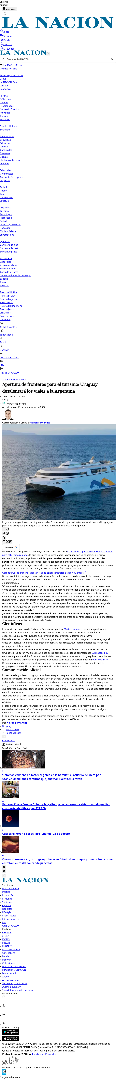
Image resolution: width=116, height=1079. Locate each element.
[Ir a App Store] (10, 1040)
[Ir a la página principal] (58, 27)
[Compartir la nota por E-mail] (10, 542)
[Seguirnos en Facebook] (4, 997)
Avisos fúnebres (8, 265)
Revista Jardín (7, 309)
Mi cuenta (8, 48)
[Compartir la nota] (4, 533)
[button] (58, 212)
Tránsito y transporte (11, 75)
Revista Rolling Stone (11, 305)
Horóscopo (6, 217)
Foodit (6, 40)
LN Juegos (5, 207)
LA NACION (8, 379)
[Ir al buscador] (5, 14)
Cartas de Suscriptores (12, 177)
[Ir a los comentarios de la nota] (7, 529)
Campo (4, 102)
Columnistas (6, 173)
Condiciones (38, 1054)
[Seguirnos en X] (4, 1006)
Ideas (3, 282)
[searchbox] (57, 59)
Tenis (3, 194)
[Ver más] (4, 736)
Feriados (4, 221)
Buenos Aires (7, 136)
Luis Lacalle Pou (100, 652)
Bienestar (5, 153)
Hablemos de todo (10, 160)
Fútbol (3, 187)
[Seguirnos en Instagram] (4, 1015)
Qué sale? (5, 241)
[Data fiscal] (4, 1073)
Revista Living (7, 302)
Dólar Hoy (5, 99)
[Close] (4, 867)
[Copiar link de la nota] (4, 538)
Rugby (3, 190)
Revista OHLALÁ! (8, 292)
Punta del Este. (100, 659)
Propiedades (7, 105)
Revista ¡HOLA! (7, 295)
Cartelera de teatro (10, 248)
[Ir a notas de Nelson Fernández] (58, 415)
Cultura (4, 146)
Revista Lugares (8, 299)
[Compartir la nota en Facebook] (4, 542)
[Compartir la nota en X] (7, 542)
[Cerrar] (48, 53)
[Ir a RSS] (4, 1024)
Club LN (7, 44)
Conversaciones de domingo (15, 275)
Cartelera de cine (9, 244)
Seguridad (5, 139)
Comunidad (6, 150)
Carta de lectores (9, 272)
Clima (3, 78)
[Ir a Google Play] (10, 1034)
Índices (4, 116)
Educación (5, 143)
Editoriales (5, 170)
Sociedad (20, 379)
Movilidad (5, 112)
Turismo (4, 211)
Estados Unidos (8, 126)
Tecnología (6, 214)
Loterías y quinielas (10, 224)
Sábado (4, 278)
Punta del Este (13, 732)
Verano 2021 (12, 729)
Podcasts (5, 227)
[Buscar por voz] (112, 59)
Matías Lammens (73, 629)
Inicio (6, 31)
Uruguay (7, 726)
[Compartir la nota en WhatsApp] (7, 533)
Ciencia (4, 156)
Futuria (4, 95)
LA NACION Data (9, 82)
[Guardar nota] (4, 529)
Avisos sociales (8, 268)
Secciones (8, 36)
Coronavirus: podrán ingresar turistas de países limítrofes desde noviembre (43, 572)
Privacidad (50, 1054)
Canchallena (6, 197)
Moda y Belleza (8, 231)
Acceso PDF (6, 258)
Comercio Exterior (9, 109)
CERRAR (4, 2)
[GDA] (10, 1064)
